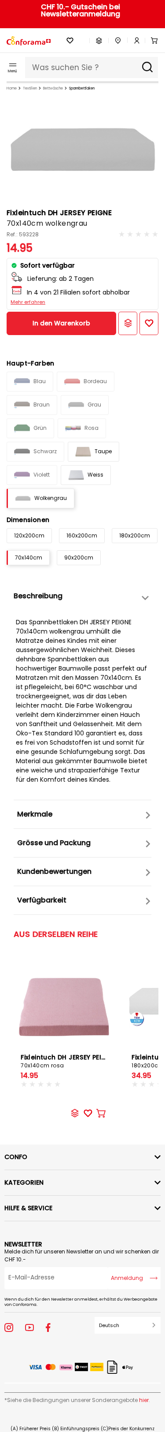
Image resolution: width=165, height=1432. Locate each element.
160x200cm (81, 535)
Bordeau (95, 381)
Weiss (95, 474)
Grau (94, 404)
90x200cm (78, 557)
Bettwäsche (53, 88)
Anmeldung (127, 1278)
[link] (133, 40)
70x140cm (28, 557)
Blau (39, 381)
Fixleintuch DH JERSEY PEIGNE (67, 1061)
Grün (40, 428)
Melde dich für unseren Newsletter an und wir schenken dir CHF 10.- (81, 1255)
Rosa (91, 428)
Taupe (103, 451)
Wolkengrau (50, 498)
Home (12, 88)
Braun (41, 404)
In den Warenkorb (61, 323)
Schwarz (45, 451)
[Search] (147, 67)
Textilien (30, 88)
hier (144, 1400)
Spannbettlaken (82, 88)
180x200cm (134, 535)
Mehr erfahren (28, 302)
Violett (41, 474)
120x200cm (29, 535)
